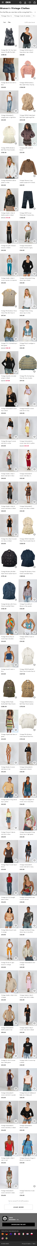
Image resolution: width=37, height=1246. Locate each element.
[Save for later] (16, 46)
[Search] (20, 2)
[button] (2, 1234)
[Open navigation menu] (3, 2)
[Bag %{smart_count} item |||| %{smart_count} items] (34, 2)
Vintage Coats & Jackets (22, 16)
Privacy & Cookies (26, 1243)
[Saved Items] (30, 2)
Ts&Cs (34, 1243)
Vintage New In (6, 16)
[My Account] (25, 2)
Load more (18, 1207)
